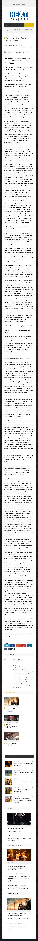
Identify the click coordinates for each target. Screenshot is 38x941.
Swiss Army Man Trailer (15, 831)
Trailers (10, 809)
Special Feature (29, 47)
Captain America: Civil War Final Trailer (19, 835)
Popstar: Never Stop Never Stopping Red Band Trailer (19, 839)
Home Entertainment (14, 845)
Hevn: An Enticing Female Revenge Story (23, 773)
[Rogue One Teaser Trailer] (19, 819)
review (12, 63)
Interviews (22, 47)
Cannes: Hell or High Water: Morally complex (21, 790)
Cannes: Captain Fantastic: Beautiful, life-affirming (23, 764)
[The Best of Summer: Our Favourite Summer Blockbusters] (11, 701)
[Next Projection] (19, 15)
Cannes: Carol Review (18, 4)
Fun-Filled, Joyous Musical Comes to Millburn (18, 928)
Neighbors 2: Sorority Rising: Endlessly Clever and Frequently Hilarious (23, 800)
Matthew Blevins (10, 45)
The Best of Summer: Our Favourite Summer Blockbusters (12, 709)
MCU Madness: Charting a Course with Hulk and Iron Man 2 (12, 726)
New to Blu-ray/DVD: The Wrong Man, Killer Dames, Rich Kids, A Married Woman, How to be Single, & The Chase (19, 887)
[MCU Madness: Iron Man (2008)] (11, 736)
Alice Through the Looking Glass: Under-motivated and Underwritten (23, 782)
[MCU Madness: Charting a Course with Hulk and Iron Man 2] (11, 719)
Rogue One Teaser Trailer (16, 828)
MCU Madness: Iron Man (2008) (11, 744)
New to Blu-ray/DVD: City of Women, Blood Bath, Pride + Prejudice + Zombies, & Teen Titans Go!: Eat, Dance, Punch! (19, 867)
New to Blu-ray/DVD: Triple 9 (16, 873)
